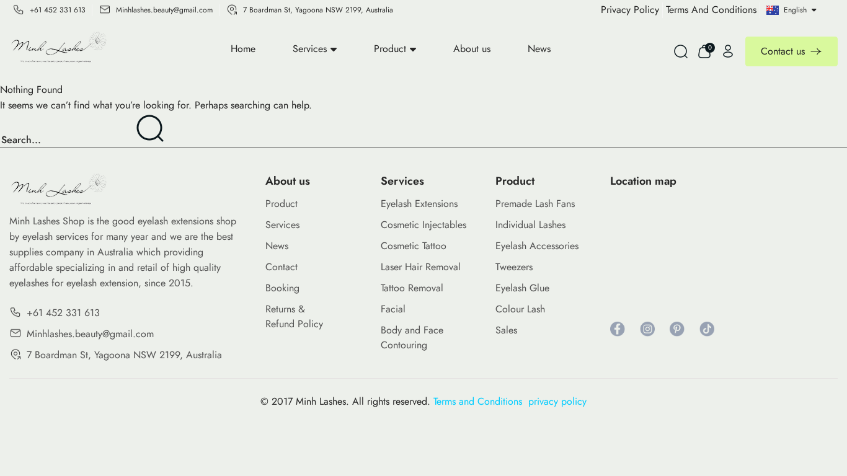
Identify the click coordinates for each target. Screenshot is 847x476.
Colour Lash (520, 309)
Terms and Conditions (480, 401)
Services (310, 49)
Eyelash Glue (522, 288)
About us (471, 49)
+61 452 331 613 (58, 9)
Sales (506, 330)
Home (243, 49)
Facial (393, 309)
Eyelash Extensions (419, 203)
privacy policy (557, 401)
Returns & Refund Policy (294, 316)
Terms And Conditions (711, 9)
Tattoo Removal (412, 288)
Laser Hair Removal (421, 267)
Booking (282, 288)
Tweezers (514, 267)
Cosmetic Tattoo (413, 246)
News (539, 49)
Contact (281, 267)
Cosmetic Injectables (423, 225)
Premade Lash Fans (535, 203)
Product (390, 49)
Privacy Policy (630, 9)
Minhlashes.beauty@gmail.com (164, 9)
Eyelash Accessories (537, 246)
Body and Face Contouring (412, 337)
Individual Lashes (530, 225)
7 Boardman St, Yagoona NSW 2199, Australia (318, 9)
